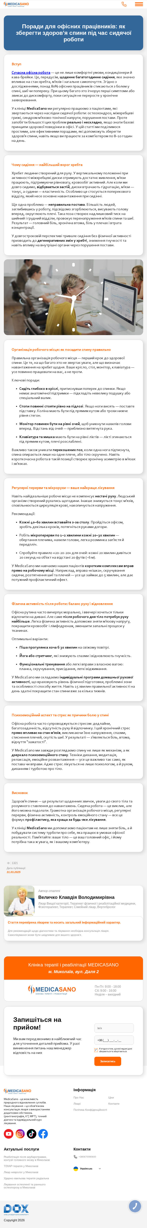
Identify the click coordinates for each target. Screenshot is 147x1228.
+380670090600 (87, 1156)
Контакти (113, 1103)
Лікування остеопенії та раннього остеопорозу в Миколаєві (25, 1186)
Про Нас (79, 1097)
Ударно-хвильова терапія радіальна (26, 1178)
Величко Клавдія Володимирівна (76, 897)
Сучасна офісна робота (31, 73)
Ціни (111, 1097)
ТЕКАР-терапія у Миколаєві (21, 1166)
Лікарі (77, 1103)
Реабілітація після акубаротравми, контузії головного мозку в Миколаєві (27, 1158)
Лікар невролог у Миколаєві (21, 1172)
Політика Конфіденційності (90, 1109)
